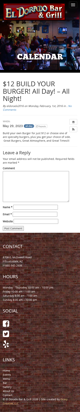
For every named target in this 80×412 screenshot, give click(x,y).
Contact (7, 395)
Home (6, 370)
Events (7, 374)
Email (7, 214)
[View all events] (73, 122)
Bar (5, 383)
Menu (6, 379)
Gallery (7, 387)
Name (7, 207)
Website (8, 221)
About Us (8, 391)
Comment (9, 168)
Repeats (42, 126)
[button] (73, 129)
